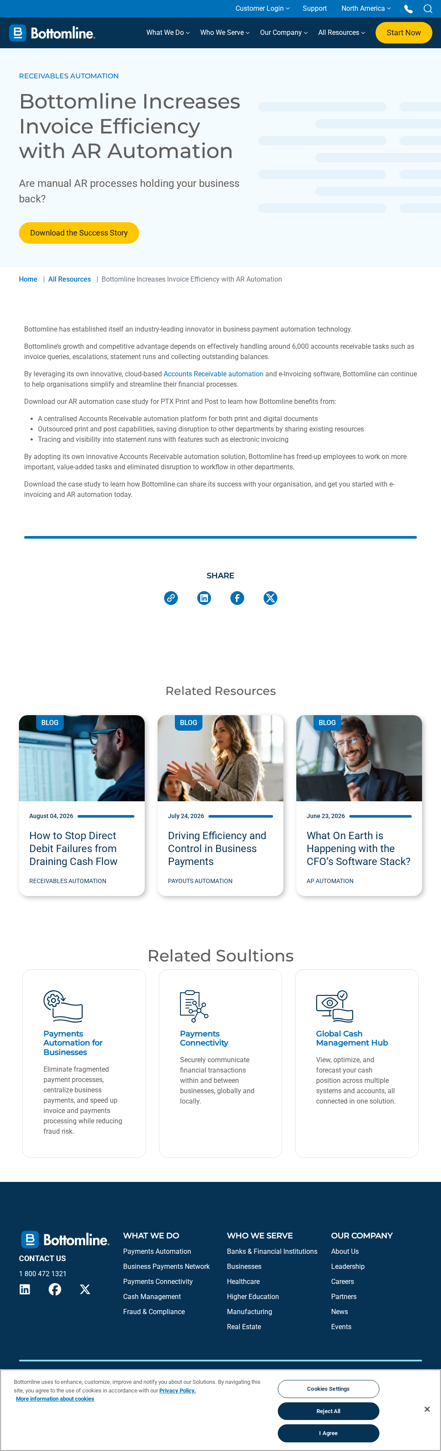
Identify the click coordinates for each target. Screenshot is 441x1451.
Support (315, 8)
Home (28, 279)
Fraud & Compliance (154, 1312)
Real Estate (244, 1327)
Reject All (328, 1411)
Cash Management (152, 1297)
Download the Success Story (79, 232)
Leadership (348, 1266)
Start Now (404, 32)
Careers (342, 1281)
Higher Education (253, 1297)
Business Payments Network (166, 1266)
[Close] (427, 1409)
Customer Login (260, 8)
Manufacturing (249, 1312)
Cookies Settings (328, 1389)
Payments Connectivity (158, 1281)
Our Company (282, 32)
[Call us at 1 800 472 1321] (408, 8)
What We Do (166, 32)
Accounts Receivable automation (214, 374)
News (339, 1312)
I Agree (328, 1433)
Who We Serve (222, 32)
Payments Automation (157, 1251)
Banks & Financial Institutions (272, 1251)
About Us (345, 1251)
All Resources (339, 32)
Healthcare (243, 1281)
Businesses (244, 1266)
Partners (344, 1297)
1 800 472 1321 (43, 1274)
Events (341, 1327)
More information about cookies (55, 1398)
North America (363, 8)
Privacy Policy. (177, 1390)
